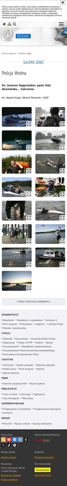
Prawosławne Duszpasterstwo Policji (20, 354)
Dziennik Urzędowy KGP (15, 383)
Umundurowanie (11, 346)
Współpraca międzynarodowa (36, 346)
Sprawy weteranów (42, 423)
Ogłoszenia (39, 394)
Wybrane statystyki (45, 365)
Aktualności (8, 320)
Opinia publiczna (11, 373)
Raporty (40, 369)
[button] (61, 24)
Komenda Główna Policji (43, 338)
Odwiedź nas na (9, 439)
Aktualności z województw (30, 320)
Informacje (8, 365)
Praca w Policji (9, 388)
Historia (39, 342)
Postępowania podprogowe (47, 409)
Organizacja (9, 342)
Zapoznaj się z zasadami (11, 475)
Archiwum (7, 413)
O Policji (6, 333)
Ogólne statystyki (24, 365)
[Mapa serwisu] (9, 24)
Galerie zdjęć (25, 53)
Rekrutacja (27, 398)
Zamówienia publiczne (13, 403)
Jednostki (7, 338)
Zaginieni (39, 324)
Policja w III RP (25, 342)
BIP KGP (46, 440)
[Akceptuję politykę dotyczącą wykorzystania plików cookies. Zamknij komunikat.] (62, 2)
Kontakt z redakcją (8, 457)
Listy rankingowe (11, 398)
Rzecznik (7, 423)
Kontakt (6, 418)
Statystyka (7, 359)
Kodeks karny (9, 369)
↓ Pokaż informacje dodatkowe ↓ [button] (33, 301)
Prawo (5, 378)
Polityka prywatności (9, 479)
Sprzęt (49, 342)
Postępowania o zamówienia (17, 409)
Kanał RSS (3, 439)
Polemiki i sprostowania (14, 328)
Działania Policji (10, 314)
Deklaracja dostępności (44, 457)
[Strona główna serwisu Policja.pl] (4, 24)
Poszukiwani (26, 324)
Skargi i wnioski (22, 423)
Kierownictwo (21, 338)
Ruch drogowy (10, 324)
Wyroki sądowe (37, 383)
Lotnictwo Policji (55, 324)
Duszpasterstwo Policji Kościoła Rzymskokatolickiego (29, 350)
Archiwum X (51, 320)
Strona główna (9, 53)
